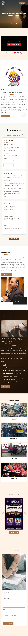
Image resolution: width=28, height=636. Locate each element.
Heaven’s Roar (14, 478)
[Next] (25, 513)
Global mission (14, 458)
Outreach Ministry (14, 438)
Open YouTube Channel (14, 44)
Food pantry (14, 418)
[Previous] (2, 513)
